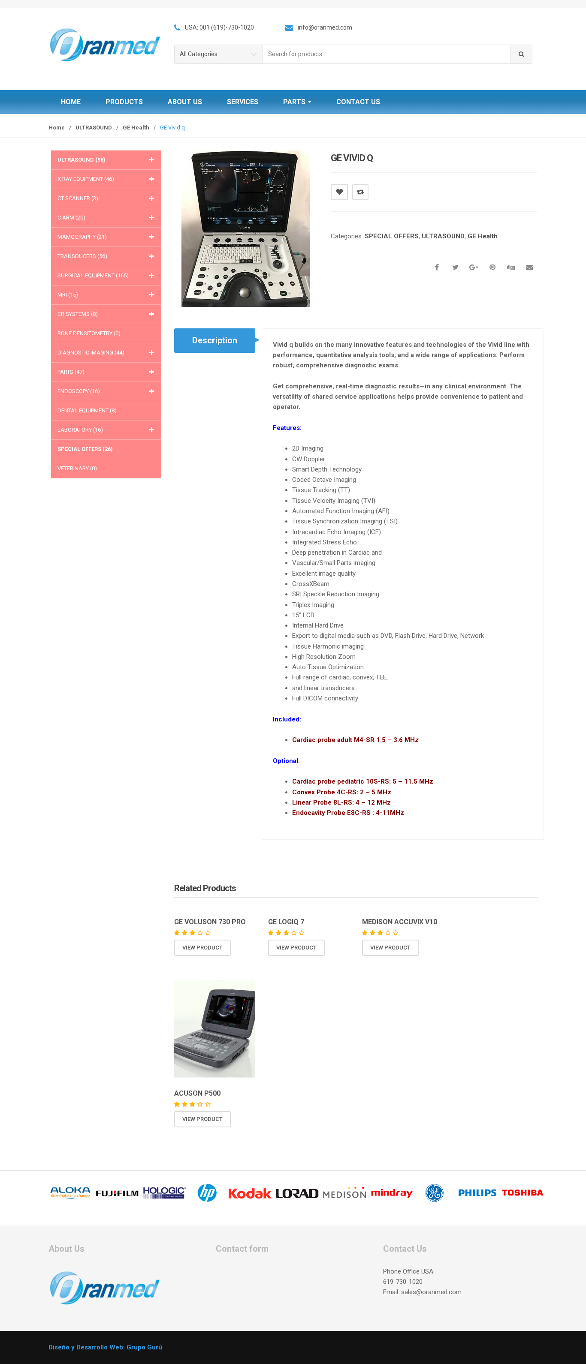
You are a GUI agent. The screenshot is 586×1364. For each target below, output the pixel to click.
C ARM (71, 217)
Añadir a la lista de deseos (339, 192)
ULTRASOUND (94, 127)
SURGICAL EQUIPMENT (93, 275)
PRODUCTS (124, 102)
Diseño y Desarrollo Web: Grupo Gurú (105, 1347)
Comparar (360, 192)
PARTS (295, 102)
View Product (202, 947)
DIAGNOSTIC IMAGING (90, 352)
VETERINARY (77, 468)
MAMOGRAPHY (82, 237)
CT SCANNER (77, 198)
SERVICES (242, 102)
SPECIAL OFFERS (392, 236)
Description (214, 340)
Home (56, 127)
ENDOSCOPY (78, 391)
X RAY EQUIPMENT (85, 179)
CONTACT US (358, 102)
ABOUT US (185, 102)
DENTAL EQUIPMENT (87, 410)
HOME (71, 102)
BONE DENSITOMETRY (89, 333)
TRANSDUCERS (82, 256)
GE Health (136, 127)
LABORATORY (80, 430)
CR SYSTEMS (77, 314)
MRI (67, 294)
